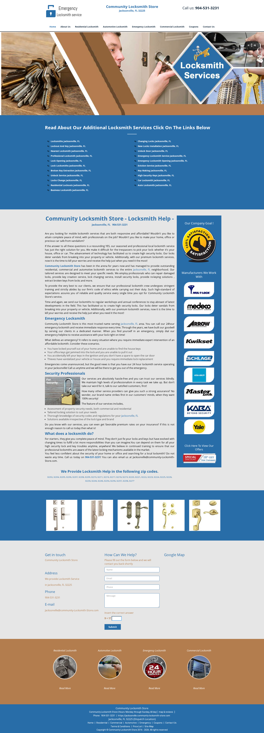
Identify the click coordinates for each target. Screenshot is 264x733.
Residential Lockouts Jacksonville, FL (70, 185)
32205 (62, 477)
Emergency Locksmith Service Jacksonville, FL (162, 155)
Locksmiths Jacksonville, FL (65, 141)
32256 (113, 480)
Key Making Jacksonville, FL (152, 170)
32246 (100, 480)
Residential (101, 723)
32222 (144, 477)
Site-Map (149, 726)
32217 (112, 477)
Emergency (145, 723)
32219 (125, 477)
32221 (137, 477)
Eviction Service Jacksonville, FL (154, 165)
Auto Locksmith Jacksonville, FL (155, 185)
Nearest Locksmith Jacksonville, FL (69, 151)
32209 (87, 477)
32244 (94, 480)
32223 (150, 477)
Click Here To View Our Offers (199, 447)
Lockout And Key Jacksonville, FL (68, 146)
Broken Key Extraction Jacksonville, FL (71, 170)
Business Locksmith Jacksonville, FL (69, 190)
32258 (125, 480)
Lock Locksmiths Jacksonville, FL (68, 165)
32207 (75, 477)
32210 (93, 477)
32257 (119, 480)
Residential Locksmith (86, 26)
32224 (156, 477)
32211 (100, 477)
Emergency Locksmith (143, 26)
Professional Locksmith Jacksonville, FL (71, 155)
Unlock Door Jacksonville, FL (153, 151)
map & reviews (166, 712)
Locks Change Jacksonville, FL (66, 180)
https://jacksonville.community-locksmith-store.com (144, 715)
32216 (106, 477)
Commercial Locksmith (172, 26)
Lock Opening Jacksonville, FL (66, 160)
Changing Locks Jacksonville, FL (154, 141)
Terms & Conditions (120, 726)
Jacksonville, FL (101, 224)
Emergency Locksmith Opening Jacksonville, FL (162, 160)
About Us (65, 26)
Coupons (193, 26)
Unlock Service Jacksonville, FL (67, 175)
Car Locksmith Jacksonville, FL (154, 180)
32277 (131, 480)
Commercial (116, 723)
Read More (65, 688)
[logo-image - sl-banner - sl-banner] (132, 73)
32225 (162, 477)
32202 (50, 477)
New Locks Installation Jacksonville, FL (158, 146)
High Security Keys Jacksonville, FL (156, 175)
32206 (68, 477)
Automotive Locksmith (115, 26)
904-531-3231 (207, 7)
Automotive (131, 723)
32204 (56, 477)
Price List (137, 726)
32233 (87, 480)
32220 (131, 477)
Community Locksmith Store (62, 266)
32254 (106, 480)
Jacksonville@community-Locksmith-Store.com (72, 610)
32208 (81, 477)
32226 (169, 477)
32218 (118, 477)
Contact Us (209, 26)
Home (53, 26)
